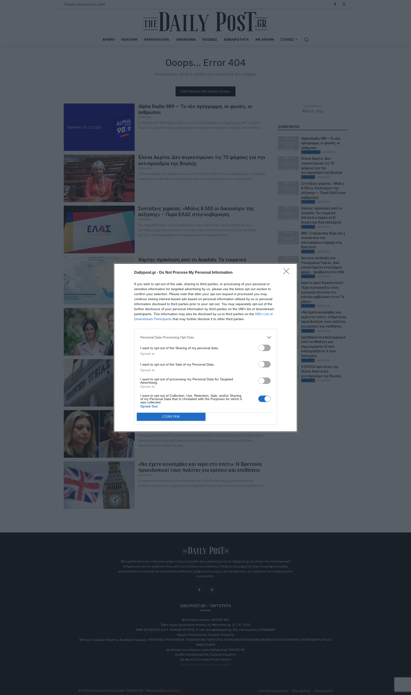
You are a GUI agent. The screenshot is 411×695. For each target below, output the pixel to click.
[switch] (264, 348)
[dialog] (205, 347)
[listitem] (205, 337)
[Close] (287, 272)
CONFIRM (171, 416)
